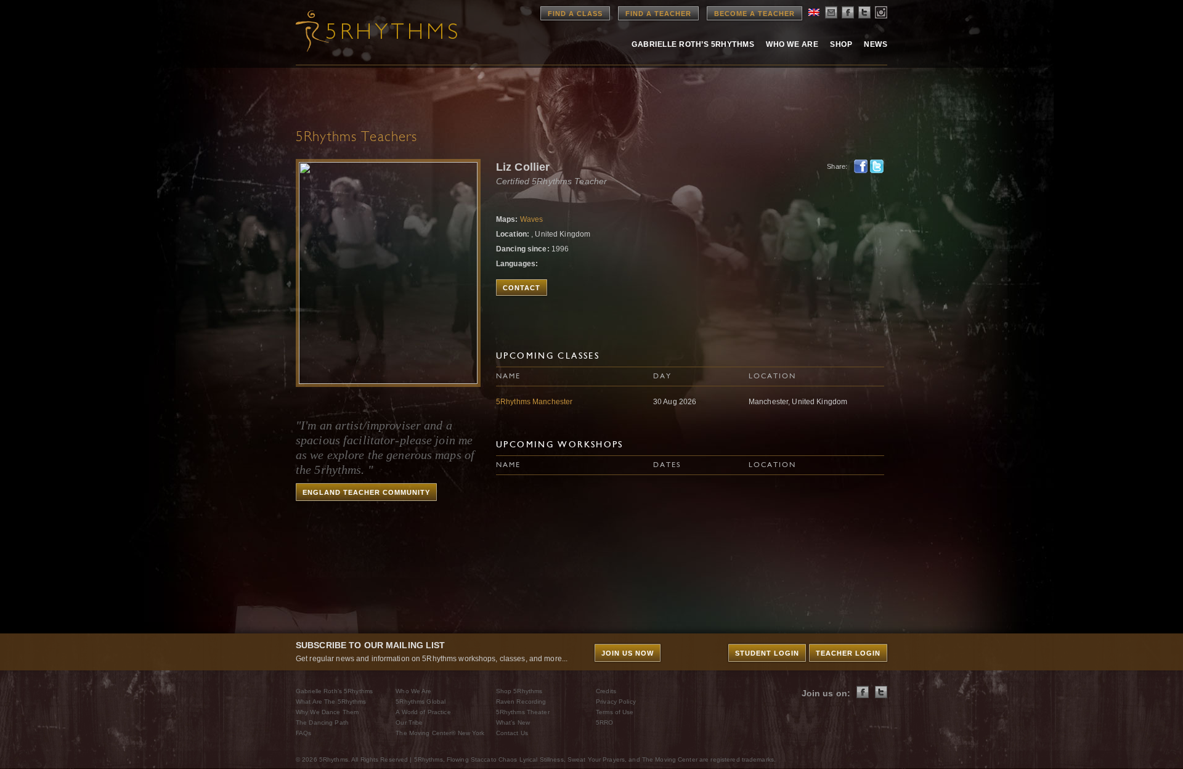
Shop (841, 44)
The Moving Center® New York (440, 733)
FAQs (303, 733)
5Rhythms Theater (523, 712)
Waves (531, 219)
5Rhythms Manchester (534, 401)
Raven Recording (521, 701)
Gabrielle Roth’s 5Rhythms (334, 691)
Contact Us (512, 733)
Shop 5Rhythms (519, 691)
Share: (837, 166)
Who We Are (792, 44)
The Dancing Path (322, 722)
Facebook (860, 166)
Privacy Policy (616, 701)
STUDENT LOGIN (767, 653)
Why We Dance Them (327, 712)
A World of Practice (423, 712)
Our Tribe (409, 722)
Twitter (876, 166)
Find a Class (575, 13)
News (875, 44)
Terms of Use (614, 712)
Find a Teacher (658, 13)
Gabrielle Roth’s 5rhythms (693, 44)
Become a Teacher (754, 13)
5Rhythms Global (420, 701)
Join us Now (627, 653)
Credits (606, 691)
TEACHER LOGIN (848, 653)
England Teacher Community (366, 492)
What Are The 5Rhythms (331, 701)
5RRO (604, 722)
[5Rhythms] (363, 30)
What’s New (513, 722)
